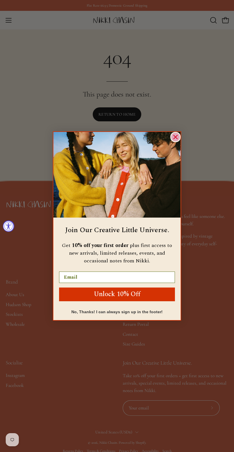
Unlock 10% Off (117, 294)
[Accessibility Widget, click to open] (8, 226)
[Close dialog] (175, 137)
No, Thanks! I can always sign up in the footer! (117, 312)
